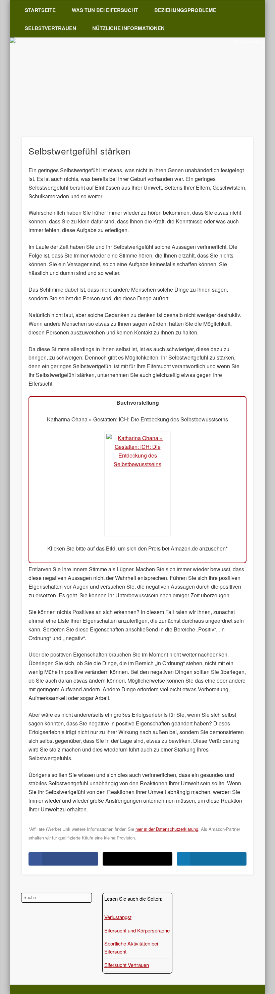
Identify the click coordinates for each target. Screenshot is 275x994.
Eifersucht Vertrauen (126, 964)
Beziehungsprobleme (185, 10)
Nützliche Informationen (128, 28)
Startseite (40, 10)
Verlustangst (117, 916)
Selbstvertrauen (50, 28)
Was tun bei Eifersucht (105, 10)
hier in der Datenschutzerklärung (166, 829)
